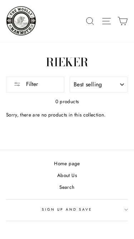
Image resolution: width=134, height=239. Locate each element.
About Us (67, 175)
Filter (31, 84)
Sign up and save (67, 209)
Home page (67, 163)
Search (66, 187)
